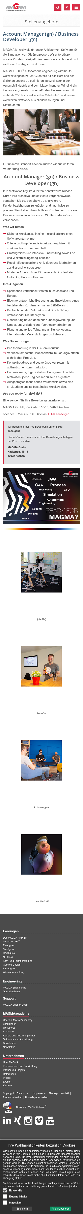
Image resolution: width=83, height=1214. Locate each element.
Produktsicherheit (12, 1097)
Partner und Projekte (14, 1069)
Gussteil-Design (12, 964)
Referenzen (9, 1073)
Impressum (39, 1093)
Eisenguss (9, 945)
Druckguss (9, 952)
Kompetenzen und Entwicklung (20, 1066)
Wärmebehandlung (13, 972)
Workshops (9, 1027)
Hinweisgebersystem (36, 1097)
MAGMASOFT (11, 941)
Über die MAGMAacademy (17, 1020)
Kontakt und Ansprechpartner (19, 1035)
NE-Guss (8, 957)
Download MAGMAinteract (31, 1107)
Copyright (8, 1093)
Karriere (7, 1085)
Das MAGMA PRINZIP (15, 937)
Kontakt (65, 1093)
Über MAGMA (10, 1062)
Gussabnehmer (11, 991)
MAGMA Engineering (14, 987)
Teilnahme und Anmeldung (18, 1039)
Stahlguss (8, 949)
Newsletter (9, 1047)
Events (6, 1081)
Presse (7, 1077)
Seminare (8, 1031)
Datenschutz (23, 1093)
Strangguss (9, 968)
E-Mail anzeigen (58, 414)
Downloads (9, 1043)
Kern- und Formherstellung (17, 960)
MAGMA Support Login (15, 1004)
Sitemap (53, 1093)
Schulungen (9, 1023)
